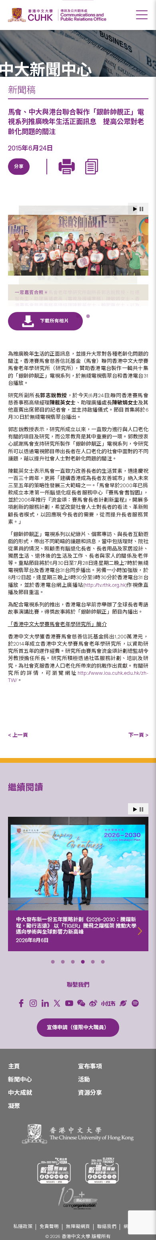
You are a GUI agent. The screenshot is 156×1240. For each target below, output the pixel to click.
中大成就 (20, 1106)
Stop (141, 823)
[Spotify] (135, 1017)
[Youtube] (69, 1017)
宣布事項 (90, 1080)
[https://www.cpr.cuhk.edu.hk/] (82, 15)
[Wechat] (81, 1017)
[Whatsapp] (92, 175)
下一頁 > (138, 749)
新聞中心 (20, 1093)
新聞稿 (22, 90)
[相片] (78, 245)
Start (135, 823)
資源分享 (90, 1106)
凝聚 (14, 1119)
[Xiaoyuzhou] (123, 1017)
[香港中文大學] (31, 15)
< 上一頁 (18, 749)
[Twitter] (37, 175)
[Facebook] (21, 1017)
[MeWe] (111, 175)
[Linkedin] (19, 175)
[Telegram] (56, 175)
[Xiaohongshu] (108, 1017)
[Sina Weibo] (74, 175)
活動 (84, 1093)
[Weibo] (93, 1017)
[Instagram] (33, 1017)
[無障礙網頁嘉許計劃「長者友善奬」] (102, 1184)
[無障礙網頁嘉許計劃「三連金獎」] (54, 1184)
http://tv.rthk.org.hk (105, 599)
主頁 (14, 1080)
